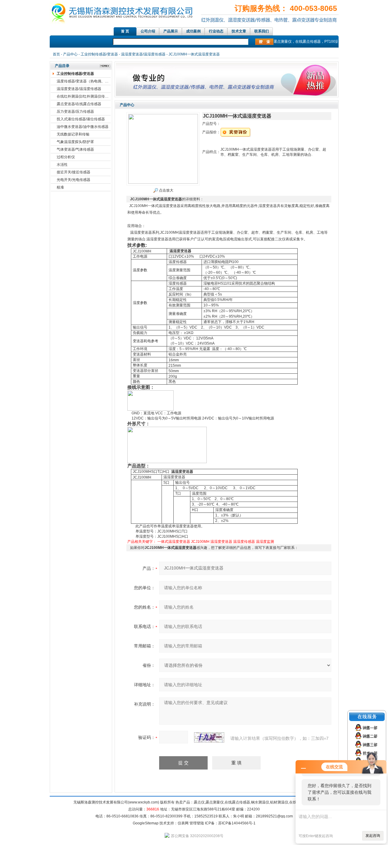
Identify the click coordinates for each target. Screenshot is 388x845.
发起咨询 (373, 835)
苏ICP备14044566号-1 (237, 823)
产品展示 (170, 31)
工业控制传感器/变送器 (99, 54)
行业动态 (216, 31)
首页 (56, 54)
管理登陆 (196, 823)
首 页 (125, 31)
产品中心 (70, 54)
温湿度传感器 (244, 541)
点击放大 (165, 190)
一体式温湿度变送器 (173, 541)
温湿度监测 (265, 541)
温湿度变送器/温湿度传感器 (143, 54)
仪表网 (183, 823)
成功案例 (193, 31)
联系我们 (261, 31)
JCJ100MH (200, 541)
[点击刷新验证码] (209, 737)
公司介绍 (148, 31)
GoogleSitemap (146, 823)
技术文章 (239, 31)
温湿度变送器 (221, 541)
